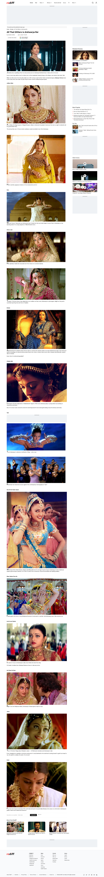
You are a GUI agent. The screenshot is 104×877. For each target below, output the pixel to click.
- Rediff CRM (31, 863)
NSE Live (54, 856)
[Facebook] (89, 875)
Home (31, 2)
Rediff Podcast (44, 868)
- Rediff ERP (31, 865)
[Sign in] (96, 3)
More (73, 2)
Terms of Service (33, 874)
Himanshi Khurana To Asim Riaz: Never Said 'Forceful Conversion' (84, 119)
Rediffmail (31, 855)
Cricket (42, 861)
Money (48, 2)
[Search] (93, 3)
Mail (36, 2)
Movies (11, 29)
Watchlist (54, 860)
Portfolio (54, 861)
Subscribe (33, 815)
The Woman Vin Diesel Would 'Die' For (83, 109)
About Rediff (9, 874)
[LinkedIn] (96, 875)
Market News (55, 858)
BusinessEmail (57, 2)
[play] (84, 163)
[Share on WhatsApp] (84, 875)
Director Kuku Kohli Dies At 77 (81, 111)
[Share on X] (86, 875)
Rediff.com (62, 874)
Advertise (16, 874)
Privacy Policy (24, 874)
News (41, 2)
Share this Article (12, 37)
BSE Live (54, 855)
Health (65, 855)
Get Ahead (43, 863)
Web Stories (76, 157)
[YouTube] (94, 875)
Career (65, 858)
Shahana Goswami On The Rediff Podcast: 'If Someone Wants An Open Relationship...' (84, 116)
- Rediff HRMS (31, 861)
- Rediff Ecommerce (33, 860)
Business (43, 856)
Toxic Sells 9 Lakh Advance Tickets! (82, 113)
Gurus (64, 2)
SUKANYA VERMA (11, 34)
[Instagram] (91, 875)
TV (68, 2)
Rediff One (31, 856)
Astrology (43, 867)
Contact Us (51, 874)
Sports (42, 860)
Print (40, 814)
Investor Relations (42, 874)
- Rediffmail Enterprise (33, 858)
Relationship (66, 860)
